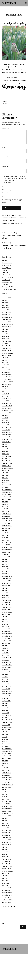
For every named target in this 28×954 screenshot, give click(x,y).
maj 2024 (5, 362)
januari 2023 (6, 401)
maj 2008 (5, 823)
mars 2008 (5, 828)
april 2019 (5, 509)
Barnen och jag (7, 263)
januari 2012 (6, 717)
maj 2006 (5, 880)
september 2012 (7, 698)
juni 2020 (5, 475)
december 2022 (7, 403)
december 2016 (7, 576)
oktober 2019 (6, 494)
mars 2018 (5, 540)
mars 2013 (5, 684)
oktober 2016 (6, 581)
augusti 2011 (6, 729)
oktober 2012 (6, 696)
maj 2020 (5, 478)
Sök (3, 923)
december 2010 (7, 749)
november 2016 (7, 578)
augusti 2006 (6, 873)
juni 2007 (5, 849)
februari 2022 (6, 427)
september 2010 (7, 756)
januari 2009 (6, 804)
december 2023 (7, 374)
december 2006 (7, 864)
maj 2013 (5, 679)
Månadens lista (7, 275)
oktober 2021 (6, 437)
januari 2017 (6, 574)
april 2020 (5, 480)
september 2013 (7, 669)
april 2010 (5, 768)
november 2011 (7, 722)
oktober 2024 (6, 350)
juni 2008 (5, 821)
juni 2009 (5, 792)
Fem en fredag (7, 265)
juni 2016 (5, 590)
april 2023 (5, 394)
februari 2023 (6, 398)
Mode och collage (8, 277)
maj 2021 (5, 449)
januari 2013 (6, 689)
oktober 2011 (6, 725)
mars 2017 (5, 569)
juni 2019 (5, 504)
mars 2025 (5, 339)
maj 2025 (5, 334)
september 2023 (7, 382)
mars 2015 (5, 626)
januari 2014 (6, 660)
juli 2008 (5, 818)
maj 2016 (5, 593)
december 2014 (7, 633)
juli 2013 (5, 674)
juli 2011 (4, 732)
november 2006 (7, 866)
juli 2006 (5, 876)
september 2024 (7, 353)
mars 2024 (5, 367)
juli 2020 (5, 473)
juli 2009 (5, 789)
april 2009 (5, 797)
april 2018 (5, 538)
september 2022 (7, 410)
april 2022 (5, 422)
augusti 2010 (6, 758)
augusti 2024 (6, 355)
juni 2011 (5, 734)
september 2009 (7, 785)
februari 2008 (6, 830)
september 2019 (7, 497)
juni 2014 (5, 648)
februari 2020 (6, 485)
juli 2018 (5, 530)
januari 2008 (6, 833)
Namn (4, 147)
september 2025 (7, 324)
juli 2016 (5, 588)
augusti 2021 (6, 442)
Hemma (4, 270)
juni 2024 (5, 360)
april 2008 (5, 825)
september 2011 (7, 727)
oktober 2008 (6, 811)
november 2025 (7, 319)
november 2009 (7, 780)
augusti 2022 (6, 413)
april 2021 (5, 451)
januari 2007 (6, 861)
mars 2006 (5, 885)
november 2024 (7, 348)
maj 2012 (5, 708)
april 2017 (5, 566)
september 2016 (7, 583)
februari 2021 (6, 456)
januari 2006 (6, 890)
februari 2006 (6, 888)
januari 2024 (6, 372)
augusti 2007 (6, 845)
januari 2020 (6, 487)
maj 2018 (5, 535)
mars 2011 (5, 741)
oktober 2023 (6, 379)
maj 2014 (5, 650)
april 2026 (5, 307)
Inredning (5, 272)
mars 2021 (5, 454)
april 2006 (5, 883)
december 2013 (7, 662)
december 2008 (7, 806)
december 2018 (7, 518)
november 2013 (7, 665)
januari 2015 (6, 631)
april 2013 (5, 681)
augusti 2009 (6, 787)
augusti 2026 (6, 298)
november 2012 (7, 693)
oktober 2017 (6, 552)
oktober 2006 (6, 868)
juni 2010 (5, 763)
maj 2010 (5, 765)
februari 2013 (6, 686)
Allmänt (4, 260)
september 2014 (7, 641)
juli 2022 (5, 415)
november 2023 (7, 377)
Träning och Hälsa (8, 287)
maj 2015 (5, 621)
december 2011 (7, 720)
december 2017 (7, 547)
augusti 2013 (6, 672)
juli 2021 (5, 444)
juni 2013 (5, 677)
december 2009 (7, 777)
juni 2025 (5, 331)
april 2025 (5, 336)
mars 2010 (5, 770)
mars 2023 (5, 396)
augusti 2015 (6, 614)
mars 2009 (5, 799)
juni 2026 (5, 303)
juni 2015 (5, 619)
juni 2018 (5, 533)
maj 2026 (5, 305)
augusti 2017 (6, 557)
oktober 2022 (6, 408)
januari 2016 (6, 602)
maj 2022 (5, 420)
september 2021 (7, 439)
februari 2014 (6, 657)
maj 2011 (4, 737)
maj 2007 (5, 852)
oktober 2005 (6, 897)
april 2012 (5, 710)
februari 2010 (6, 773)
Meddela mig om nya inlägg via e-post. (13, 201)
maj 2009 (5, 794)
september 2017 (7, 554)
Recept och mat (7, 282)
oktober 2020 (6, 466)
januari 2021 (6, 458)
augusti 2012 (6, 701)
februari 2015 (6, 629)
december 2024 (7, 346)
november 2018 (7, 521)
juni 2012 (5, 705)
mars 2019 (5, 511)
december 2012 (7, 691)
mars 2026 (5, 310)
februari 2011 (6, 744)
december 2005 (7, 892)
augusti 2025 (6, 327)
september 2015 (7, 612)
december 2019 (7, 490)
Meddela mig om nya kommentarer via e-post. (14, 191)
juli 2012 (5, 703)
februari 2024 (6, 370)
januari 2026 (6, 315)
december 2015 (7, 605)
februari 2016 (6, 600)
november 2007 (7, 837)
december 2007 (7, 835)
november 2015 (7, 607)
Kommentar (6, 128)
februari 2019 (6, 514)
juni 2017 (5, 562)
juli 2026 (5, 300)
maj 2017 (5, 564)
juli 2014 (5, 645)
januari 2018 (6, 545)
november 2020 (7, 463)
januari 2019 (6, 516)
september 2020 (7, 468)
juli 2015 (5, 617)
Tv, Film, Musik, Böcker (9, 289)
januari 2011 (6, 746)
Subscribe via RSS (9, 906)
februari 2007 (6, 859)
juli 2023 (5, 386)
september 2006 (7, 871)
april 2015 (5, 624)
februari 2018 (6, 542)
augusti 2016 (6, 586)
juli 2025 (5, 329)
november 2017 (7, 550)
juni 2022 (5, 418)
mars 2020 (5, 482)
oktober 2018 (6, 523)
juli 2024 (5, 358)
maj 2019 (5, 506)
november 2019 (7, 492)
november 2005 (7, 895)
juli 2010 (5, 761)
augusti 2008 (6, 816)
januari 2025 (6, 343)
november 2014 (7, 636)
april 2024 (5, 365)
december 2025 (7, 317)
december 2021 (7, 432)
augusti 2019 (6, 499)
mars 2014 (5, 655)
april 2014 (5, 653)
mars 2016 (5, 598)
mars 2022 (5, 425)
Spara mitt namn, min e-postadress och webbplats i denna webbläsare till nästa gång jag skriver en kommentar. (15, 179)
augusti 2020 (6, 470)
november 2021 (7, 434)
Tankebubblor (9, 3)
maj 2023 (5, 391)
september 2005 (7, 900)
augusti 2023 (6, 384)
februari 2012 (6, 715)
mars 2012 (5, 713)
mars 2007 (5, 857)
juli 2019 (5, 502)
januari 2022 (6, 430)
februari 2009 (6, 801)
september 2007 (7, 842)
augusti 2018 (6, 528)
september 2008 (7, 813)
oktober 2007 (6, 840)
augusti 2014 (6, 643)
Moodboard (6, 280)
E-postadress (7, 157)
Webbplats (5, 166)
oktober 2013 (6, 667)
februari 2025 (6, 341)
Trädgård (4, 103)
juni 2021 (5, 446)
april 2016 (5, 595)
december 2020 (7, 461)
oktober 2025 (6, 322)
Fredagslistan (6, 268)
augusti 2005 (6, 902)
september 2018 (7, 526)
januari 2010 (6, 775)
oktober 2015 (6, 609)
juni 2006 (5, 878)
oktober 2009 (6, 782)
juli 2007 (5, 847)
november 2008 (7, 809)
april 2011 (5, 739)
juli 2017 (4, 559)
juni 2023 (5, 389)
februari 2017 (6, 571)
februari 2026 (6, 312)
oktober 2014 (6, 638)
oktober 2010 (6, 753)
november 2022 (7, 406)
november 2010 (7, 751)
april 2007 (5, 854)
